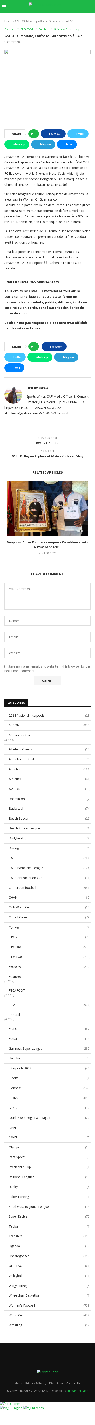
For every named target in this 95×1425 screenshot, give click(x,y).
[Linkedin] (60, 15)
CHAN (50, 897)
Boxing (50, 848)
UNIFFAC (50, 1266)
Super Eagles (50, 1216)
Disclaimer (56, 1383)
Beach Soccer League (50, 828)
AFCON (50, 725)
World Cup (50, 1315)
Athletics (50, 779)
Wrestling (50, 1325)
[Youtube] (65, 15)
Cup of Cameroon (50, 917)
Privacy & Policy (35, 1383)
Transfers (50, 1236)
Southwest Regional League (50, 1206)
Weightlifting (50, 1286)
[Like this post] (35, 133)
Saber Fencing (50, 1197)
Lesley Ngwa (37, 388)
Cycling (50, 927)
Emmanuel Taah (77, 1391)
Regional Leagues (50, 1177)
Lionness (50, 1088)
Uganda (50, 1246)
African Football (20, 735)
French (50, 1028)
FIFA (50, 1005)
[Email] (70, 15)
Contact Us (73, 1383)
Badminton (50, 799)
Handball (50, 1058)
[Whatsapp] (79, 15)
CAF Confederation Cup (50, 878)
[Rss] (84, 15)
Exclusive (50, 966)
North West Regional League (50, 1117)
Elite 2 (50, 937)
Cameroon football (50, 887)
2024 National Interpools (50, 715)
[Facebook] (47, 15)
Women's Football (50, 1305)
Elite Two (50, 957)
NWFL (50, 1137)
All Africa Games (50, 749)
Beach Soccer (50, 818)
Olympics (50, 1147)
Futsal (50, 1038)
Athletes (50, 769)
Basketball (50, 808)
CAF (50, 858)
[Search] (90, 6)
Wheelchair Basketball (50, 1295)
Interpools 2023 (50, 1068)
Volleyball (50, 1276)
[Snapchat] (74, 15)
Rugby (50, 1187)
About (18, 1383)
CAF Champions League (50, 868)
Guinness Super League (50, 1048)
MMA (50, 1108)
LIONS (50, 1098)
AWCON (50, 789)
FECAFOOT (17, 990)
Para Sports (50, 1157)
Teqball (50, 1226)
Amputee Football (50, 759)
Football (15, 1015)
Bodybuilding (50, 838)
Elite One (50, 947)
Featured (15, 976)
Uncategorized (50, 1256)
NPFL (50, 1127)
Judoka (50, 1078)
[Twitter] (51, 15)
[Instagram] (56, 15)
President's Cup (50, 1167)
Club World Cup (50, 907)
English (17, 1408)
